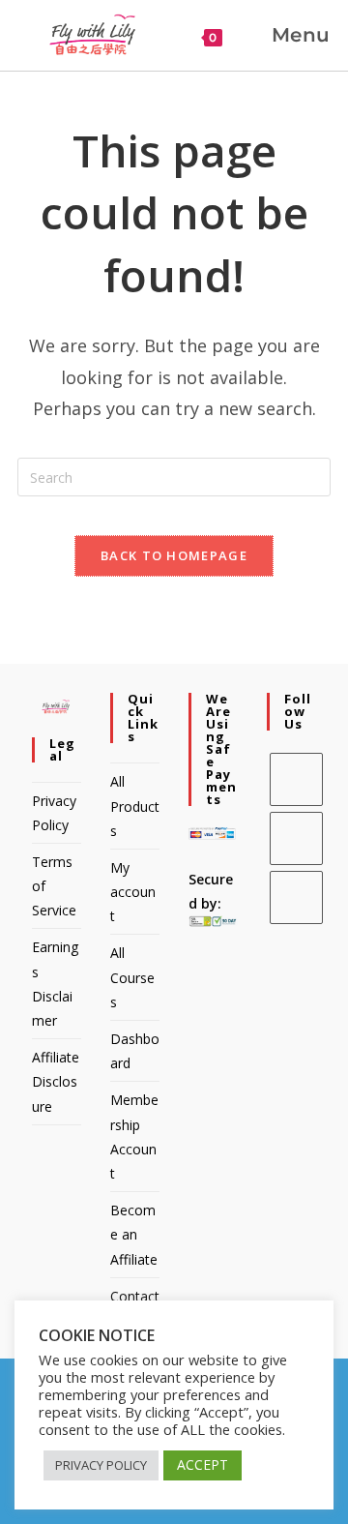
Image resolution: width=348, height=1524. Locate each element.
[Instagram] (296, 838)
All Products (135, 805)
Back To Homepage (174, 555)
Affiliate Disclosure (55, 1081)
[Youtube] (296, 897)
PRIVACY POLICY (101, 1465)
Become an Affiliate (134, 1234)
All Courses (132, 976)
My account (133, 891)
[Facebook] (296, 779)
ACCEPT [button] (202, 1464)
